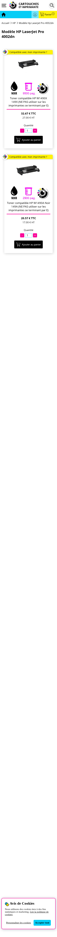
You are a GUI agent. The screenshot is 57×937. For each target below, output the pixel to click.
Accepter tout (42, 922)
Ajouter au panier (31, 139)
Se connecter (35, 14)
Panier (49, 14)
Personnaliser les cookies (18, 922)
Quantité (28, 125)
